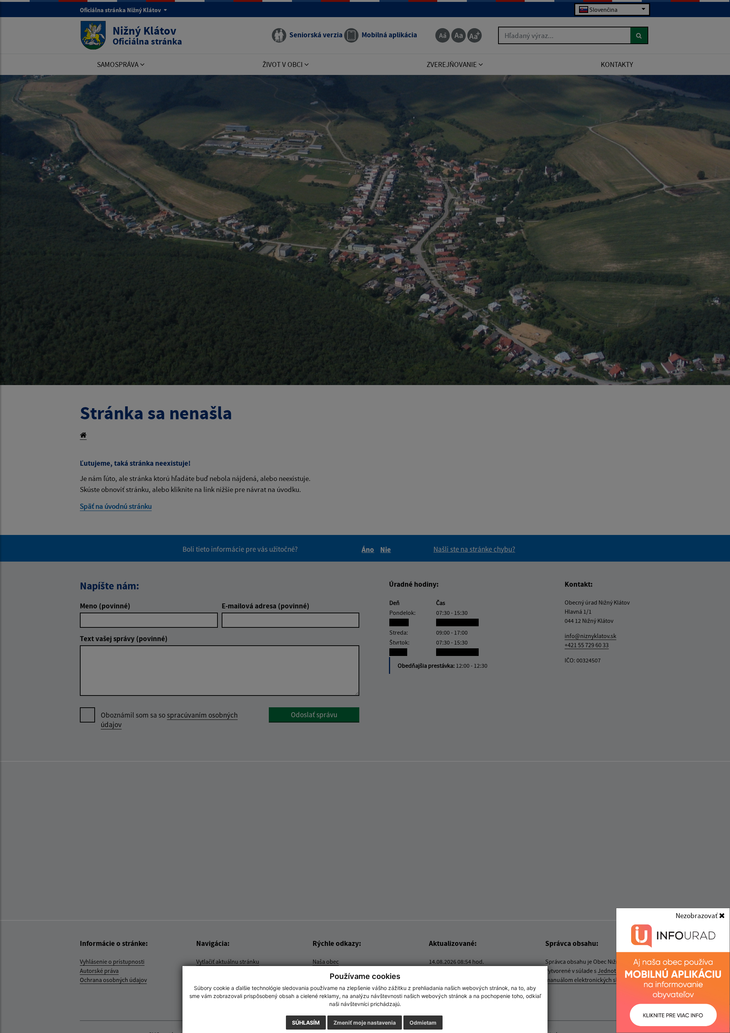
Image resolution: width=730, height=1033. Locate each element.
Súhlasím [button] (306, 1022)
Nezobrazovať (697, 915)
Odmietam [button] (422, 1022)
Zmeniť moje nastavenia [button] (364, 1022)
